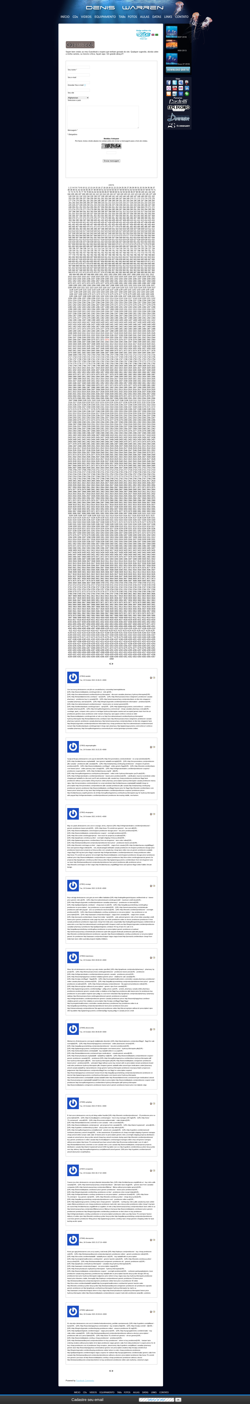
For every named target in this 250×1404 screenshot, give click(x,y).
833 (98, 259)
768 (124, 253)
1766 (121, 361)
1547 (74, 337)
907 (106, 266)
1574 (112, 340)
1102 (130, 285)
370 (73, 218)
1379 (88, 318)
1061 (116, 281)
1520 (125, 333)
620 (109, 240)
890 (131, 264)
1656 (139, 348)
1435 (84, 324)
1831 (70, 370)
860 (109, 261)
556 (138, 233)
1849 (153, 370)
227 (77, 205)
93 (124, 192)
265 (127, 207)
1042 (116, 279)
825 (69, 259)
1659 (153, 348)
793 (127, 255)
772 (138, 253)
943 (149, 268)
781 (84, 255)
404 (109, 220)
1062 (121, 281)
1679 (70, 353)
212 (109, 203)
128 (154, 194)
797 (142, 255)
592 (95, 238)
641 (98, 242)
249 (69, 207)
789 (113, 255)
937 (127, 268)
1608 (93, 344)
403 (106, 220)
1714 (144, 355)
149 (142, 196)
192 (124, 201)
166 (116, 198)
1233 (116, 301)
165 (113, 198)
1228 (93, 301)
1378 (84, 318)
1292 (125, 307)
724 (138, 248)
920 (153, 266)
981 (113, 272)
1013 (70, 277)
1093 (89, 285)
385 (127, 218)
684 (80, 246)
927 (91, 268)
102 (149, 192)
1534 (102, 335)
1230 (102, 301)
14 (94, 188)
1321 (84, 311)
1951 (98, 383)
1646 (93, 348)
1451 (70, 327)
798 (145, 255)
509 (142, 229)
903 (91, 266)
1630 (107, 346)
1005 (120, 274)
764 (109, 253)
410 (131, 220)
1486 (144, 329)
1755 (70, 361)
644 (109, 242)
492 (80, 229)
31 (138, 188)
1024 (121, 277)
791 (120, 255)
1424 (121, 322)
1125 (144, 287)
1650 (112, 348)
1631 (112, 346)
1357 (74, 316)
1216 (125, 298)
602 (131, 238)
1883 (135, 374)
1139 (121, 290)
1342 (93, 314)
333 (113, 214)
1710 (126, 355)
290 (131, 209)
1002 (106, 274)
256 (95, 207)
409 (127, 220)
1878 (112, 374)
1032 (70, 279)
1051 (70, 281)
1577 (125, 340)
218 (131, 203)
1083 (130, 283)
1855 (93, 372)
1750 (135, 359)
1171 (94, 294)
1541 (135, 335)
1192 (102, 296)
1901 (130, 377)
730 (73, 251)
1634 (125, 346)
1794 (75, 366)
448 (95, 225)
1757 (79, 361)
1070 (70, 283)
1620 (149, 344)
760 (95, 253)
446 (88, 225)
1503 (135, 331)
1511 (84, 333)
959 (120, 270)
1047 (139, 279)
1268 (102, 305)
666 (102, 244)
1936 (116, 381)
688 (95, 246)
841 (127, 259)
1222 (153, 298)
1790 (144, 363)
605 (142, 238)
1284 (88, 307)
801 (70, 257)
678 (145, 244)
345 (69, 216)
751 (149, 251)
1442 (116, 324)
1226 (84, 301)
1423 (116, 322)
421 (84, 222)
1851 (74, 372)
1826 (135, 368)
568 (95, 235)
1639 (149, 346)
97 (134, 192)
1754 (153, 359)
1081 (121, 283)
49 (97, 190)
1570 (93, 340)
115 (107, 194)
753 (69, 253)
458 (131, 225)
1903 (139, 377)
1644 (84, 348)
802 (73, 257)
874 (73, 264)
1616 (130, 344)
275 (77, 209)
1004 (115, 274)
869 (142, 261)
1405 (121, 320)
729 (69, 251)
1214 (116, 298)
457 (127, 225)
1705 (102, 355)
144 (124, 196)
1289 (112, 307)
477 (113, 227)
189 (113, 201)
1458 (102, 327)
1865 (139, 372)
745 (127, 251)
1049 (149, 279)
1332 (135, 311)
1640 (153, 346)
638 (88, 242)
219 (135, 203)
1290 (116, 307)
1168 (80, 294)
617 (98, 240)
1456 (93, 327)
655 (149, 242)
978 (102, 272)
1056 (93, 281)
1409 (139, 320)
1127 (153, 287)
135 (91, 196)
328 (95, 214)
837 (113, 259)
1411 (149, 320)
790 (116, 255)
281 (98, 209)
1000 (96, 274)
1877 (107, 374)
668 (109, 244)
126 (146, 194)
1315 (144, 309)
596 (109, 238)
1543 (144, 335)
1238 (139, 301)
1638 (144, 346)
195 (135, 201)
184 (95, 201)
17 (102, 188)
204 (80, 203)
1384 (112, 318)
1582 (149, 340)
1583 (153, 340)
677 (142, 244)
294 (145, 209)
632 (153, 240)
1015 (79, 277)
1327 (112, 311)
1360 (88, 316)
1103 (135, 285)
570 (102, 235)
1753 (149, 359)
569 (98, 235)
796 (138, 255)
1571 (98, 340)
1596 (125, 342)
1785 (121, 363)
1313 (135, 309)
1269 (107, 305)
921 (69, 268)
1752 (144, 359)
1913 (98, 379)
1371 (139, 316)
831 (91, 259)
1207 (84, 298)
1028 (139, 277)
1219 (139, 298)
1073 (84, 283)
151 (149, 196)
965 (142, 270)
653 (142, 242)
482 (131, 227)
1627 (93, 346)
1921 (135, 379)
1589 (93, 342)
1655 (135, 348)
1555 (112, 337)
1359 (84, 316)
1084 (135, 283)
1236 (130, 301)
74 (74, 192)
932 (109, 268)
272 (153, 207)
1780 (98, 363)
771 (135, 253)
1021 (107, 277)
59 (123, 190)
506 (131, 229)
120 (125, 194)
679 (149, 244)
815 (120, 257)
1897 (112, 377)
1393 (153, 318)
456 (124, 225)
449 (98, 225)
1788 (135, 363)
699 (135, 246)
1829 (149, 368)
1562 (144, 337)
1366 (116, 316)
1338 (74, 314)
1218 (135, 298)
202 (73, 203)
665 (98, 244)
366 (145, 216)
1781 (102, 363)
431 (120, 222)
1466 (139, 327)
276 (80, 209)
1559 (130, 337)
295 (149, 209)
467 (77, 227)
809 (99, 257)
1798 (93, 366)
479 (120, 227)
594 (102, 238)
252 (80, 207)
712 (95, 248)
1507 (153, 331)
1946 (74, 383)
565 (84, 235)
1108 (70, 287)
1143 (138, 290)
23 (117, 188)
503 (120, 229)
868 (138, 261)
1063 (125, 281)
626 (131, 240)
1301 (79, 309)
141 (113, 196)
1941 (139, 381)
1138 (116, 290)
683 (77, 246)
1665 (93, 350)
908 (109, 266)
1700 (79, 355)
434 (131, 222)
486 (145, 227)
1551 (93, 337)
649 (127, 242)
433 (127, 222)
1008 (134, 274)
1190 (93, 296)
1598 (135, 342)
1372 (144, 316)
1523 (139, 333)
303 (91, 211)
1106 (148, 285)
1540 (130, 335)
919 (149, 266)
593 (98, 238)
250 (73, 207)
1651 (116, 348)
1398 (89, 320)
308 (109, 211)
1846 (139, 370)
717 (113, 248)
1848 (149, 370)
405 (113, 220)
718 (116, 248)
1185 (71, 296)
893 (142, 264)
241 (127, 205)
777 (69, 255)
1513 (93, 333)
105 (72, 194)
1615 (125, 344)
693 (113, 246)
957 (113, 270)
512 (153, 229)
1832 (74, 370)
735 (91, 251)
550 (116, 233)
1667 (102, 350)
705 (70, 248)
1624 (79, 346)
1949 (88, 383)
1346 (112, 314)
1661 (74, 350)
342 (145, 214)
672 (124, 244)
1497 (107, 331)
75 (77, 192)
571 (106, 235)
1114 (96, 287)
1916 (112, 379)
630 (145, 240)
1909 (79, 379)
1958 (130, 383)
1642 (74, 348)
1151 (89, 292)
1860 (116, 372)
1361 (93, 316)
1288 (107, 307)
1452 (74, 327)
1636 (135, 346)
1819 (102, 368)
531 (135, 231)
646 (116, 242)
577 (127, 235)
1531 (88, 335)
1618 (139, 344)
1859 (112, 372)
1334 (144, 311)
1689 (116, 353)
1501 (125, 331)
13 (91, 188)
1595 (121, 342)
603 (135, 238)
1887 (153, 374)
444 (80, 225)
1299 (70, 309)
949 (84, 270)
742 (116, 251)
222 (145, 203)
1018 (93, 277)
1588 (88, 342)
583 (149, 235)
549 (113, 233)
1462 (121, 327)
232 (95, 205)
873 (69, 264)
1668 (107, 350)
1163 (143, 292)
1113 (91, 287)
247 (149, 205)
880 (95, 264)
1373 (149, 316)
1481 (121, 329)
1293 (130, 307)
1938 (125, 381)
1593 (112, 342)
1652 (121, 348)
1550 (88, 337)
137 (98, 196)
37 (154, 188)
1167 (76, 294)
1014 (74, 277)
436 (138, 222)
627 (135, 240)
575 (120, 235)
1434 (79, 324)
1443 (121, 324)
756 (80, 253)
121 (128, 194)
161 (98, 198)
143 (120, 196)
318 (145, 211)
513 (69, 231)
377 (98, 218)
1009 (138, 274)
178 (73, 201)
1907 (70, 379)
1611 (107, 344)
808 (95, 257)
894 (145, 264)
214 (116, 203)
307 (106, 211)
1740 (88, 359)
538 (73, 233)
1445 (130, 324)
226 (73, 205)
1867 (149, 372)
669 (113, 244)
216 (124, 203)
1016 (84, 277)
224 (153, 203)
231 (91, 205)
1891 (84, 377)
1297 (149, 307)
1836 (93, 370)
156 (80, 198)
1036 (88, 279)
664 (95, 244)
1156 (112, 292)
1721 (88, 357)
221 (142, 203)
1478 (107, 329)
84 (100, 192)
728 (153, 248)
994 (74, 274)
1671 (121, 350)
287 (120, 209)
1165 (152, 292)
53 (108, 190)
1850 (70, 372)
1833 (79, 370)
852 (80, 261)
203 (77, 203)
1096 (103, 285)
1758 (84, 361)
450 (102, 225)
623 (120, 240)
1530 (84, 335)
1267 (98, 305)
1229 (98, 301)
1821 (112, 368)
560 (153, 233)
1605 (79, 344)
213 (113, 203)
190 (116, 201)
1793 (70, 366)
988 (138, 272)
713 (98, 248)
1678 (153, 350)
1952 (102, 383)
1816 (88, 368)
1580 (139, 340)
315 (135, 211)
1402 (107, 320)
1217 (130, 298)
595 (106, 238)
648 (124, 242)
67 (144, 190)
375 (91, 218)
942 (145, 268)
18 (104, 188)
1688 (112, 353)
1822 (116, 368)
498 (102, 229)
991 (149, 272)
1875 (98, 374)
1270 (112, 305)
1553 (102, 337)
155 (77, 198)
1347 (116, 314)
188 (109, 201)
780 (80, 255)
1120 (122, 287)
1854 (88, 372)
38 (69, 190)
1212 (107, 298)
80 (90, 192)
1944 (153, 381)
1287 (102, 307)
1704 (98, 355)
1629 (102, 346)
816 (124, 257)
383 (120, 218)
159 (91, 198)
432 (124, 222)
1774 (70, 363)
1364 (107, 316)
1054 (84, 281)
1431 (153, 322)
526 (116, 231)
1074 (88, 283)
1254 (125, 303)
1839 (107, 370)
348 (80, 216)
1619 (144, 344)
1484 (135, 329)
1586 (79, 342)
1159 (125, 292)
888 (124, 264)
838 (116, 259)
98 (137, 192)
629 (142, 240)
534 (145, 231)
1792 (153, 363)
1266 (93, 305)
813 (113, 257)
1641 (70, 348)
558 (145, 233)
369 (69, 218)
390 (145, 218)
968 (153, 270)
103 (153, 192)
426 (102, 222)
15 (96, 188)
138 (102, 196)
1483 (130, 329)
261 (113, 207)
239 (120, 205)
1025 (125, 277)
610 (73, 240)
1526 (153, 333)
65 (139, 190)
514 (73, 231)
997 (85, 274)
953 (98, 270)
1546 (70, 337)
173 (142, 198)
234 (102, 205)
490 (73, 229)
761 (98, 253)
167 (120, 198)
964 (138, 270)
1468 (149, 327)
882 (102, 264)
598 (116, 238)
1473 (84, 329)
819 (135, 257)
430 (116, 222)
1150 (85, 292)
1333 (139, 311)
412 (138, 220)
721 (127, 248)
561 (69, 235)
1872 (84, 374)
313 (127, 211)
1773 (153, 361)
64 (136, 190)
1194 (111, 296)
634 (73, 242)
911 (120, 266)
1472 (79, 329)
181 (84, 201)
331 (106, 214)
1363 (102, 316)
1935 (112, 381)
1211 (102, 298)
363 (135, 216)
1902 (135, 377)
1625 (84, 346)
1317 (153, 309)
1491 (79, 331)
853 (84, 261)
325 (84, 214)
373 (84, 218)
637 (84, 242)
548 (109, 233)
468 (80, 227)
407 (120, 220)
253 (84, 207)
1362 (98, 316)
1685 (98, 353)
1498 (112, 331)
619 (106, 240)
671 (120, 244)
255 (91, 207)
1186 (75, 296)
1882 (130, 374)
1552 (98, 337)
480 (124, 227)
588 (80, 238)
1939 (130, 381)
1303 (89, 309)
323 (77, 214)
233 (98, 205)
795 (135, 255)
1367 (121, 316)
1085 (139, 283)
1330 (125, 311)
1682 (84, 353)
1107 (153, 285)
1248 (98, 303)
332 (109, 214)
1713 (139, 355)
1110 (79, 287)
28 (130, 188)
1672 (125, 350)
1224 (74, 301)
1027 (135, 277)
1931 (93, 381)
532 (138, 231)
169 (127, 198)
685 (84, 246)
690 (102, 246)
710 (88, 248)
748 (138, 251)
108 (83, 194)
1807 (135, 366)
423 (91, 222)
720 (124, 248)
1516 (107, 333)
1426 (130, 322)
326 (88, 214)
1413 (70, 322)
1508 (70, 333)
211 (106, 203)
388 (138, 218)
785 (98, 255)
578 (131, 235)
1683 (88, 353)
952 (95, 270)
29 (133, 188)
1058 (102, 281)
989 (142, 272)
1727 (116, 357)
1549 (84, 337)
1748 (125, 359)
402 (102, 220)
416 (153, 220)
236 (109, 205)
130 (73, 196)
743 (120, 251)
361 (127, 216)
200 (153, 201)
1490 (74, 331)
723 (135, 248)
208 (95, 203)
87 (108, 192)
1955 (116, 383)
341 (142, 214)
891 (135, 264)
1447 (139, 324)
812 (109, 257)
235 (106, 205)
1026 (130, 277)
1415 (79, 322)
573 (113, 235)
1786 (125, 363)
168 (124, 198)
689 (98, 246)
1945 (70, 383)
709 (84, 248)
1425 (125, 322)
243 (135, 205)
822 (145, 257)
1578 (130, 340)
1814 (79, 368)
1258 (144, 303)
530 (131, 231)
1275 (135, 305)
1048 (144, 279)
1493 (88, 331)
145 (127, 196)
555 (135, 233)
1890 (79, 377)
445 (84, 225)
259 (106, 207)
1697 (153, 353)
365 (142, 216)
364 (138, 216)
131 (77, 196)
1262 (74, 305)
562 (73, 235)
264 (124, 207)
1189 (89, 296)
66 (141, 190)
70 (152, 190)
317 (142, 211)
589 (84, 238)
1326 (107, 311)
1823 (121, 368)
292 (138, 209)
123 (136, 194)
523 (106, 231)
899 (77, 266)
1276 (139, 305)
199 (149, 201)
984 (124, 272)
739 (106, 251)
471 (91, 227)
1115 (100, 287)
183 (91, 201)
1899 (121, 377)
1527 (70, 335)
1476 (98, 329)
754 (73, 253)
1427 (135, 322)
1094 (94, 285)
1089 (70, 285)
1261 (70, 305)
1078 (107, 283)
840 (124, 259)
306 (102, 211)
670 (116, 244)
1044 (125, 279)
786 (102, 255)
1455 (88, 327)
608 (153, 238)
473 (98, 227)
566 (88, 235)
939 (135, 268)
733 (84, 251)
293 (142, 209)
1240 (149, 301)
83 (98, 192)
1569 (88, 340)
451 (106, 225)
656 (153, 242)
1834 (84, 370)
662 (88, 244)
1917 (116, 379)
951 (91, 270)
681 (69, 246)
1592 (107, 342)
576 (124, 235)
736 (95, 251)
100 (142, 192)
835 (106, 259)
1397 (84, 320)
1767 (125, 361)
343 (149, 214)
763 (106, 253)
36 (151, 188)
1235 (125, 301)
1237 (135, 301)
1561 (139, 337)
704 (153, 246)
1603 (70, 344)
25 (123, 188)
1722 (93, 357)
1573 (107, 340)
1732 (139, 357)
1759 (88, 361)
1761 (98, 361)
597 (113, 238)
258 (102, 207)
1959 (135, 383)
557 (142, 233)
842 (131, 259)
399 (91, 220)
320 (153, 211)
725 (142, 248)
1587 (84, 342)
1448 (144, 324)
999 (92, 274)
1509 (75, 333)
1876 (102, 374)
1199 (134, 296)
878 (88, 264)
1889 (74, 377)
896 (153, 264)
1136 (107, 290)
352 (95, 216)
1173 (103, 294)
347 (77, 216)
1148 (76, 292)
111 (94, 194)
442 (73, 225)
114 (104, 194)
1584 (70, 342)
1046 (135, 279)
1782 (107, 363)
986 (131, 272)
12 (89, 188)
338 (131, 214)
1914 (102, 379)
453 (113, 225)
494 (88, 229)
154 (73, 198)
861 (113, 261)
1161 (134, 292)
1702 (89, 355)
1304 (93, 309)
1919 (125, 379)
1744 (107, 359)
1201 (143, 296)
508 (138, 229)
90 (116, 192)
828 (80, 259)
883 (106, 264)
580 (138, 235)
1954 (112, 383)
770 (131, 253)
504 (124, 229)
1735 (153, 357)
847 (149, 259)
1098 (112, 285)
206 (88, 203)
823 (149, 257)
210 (102, 203)
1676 (144, 350)
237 (113, 205)
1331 (130, 311)
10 (84, 188)
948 (80, 270)
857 (98, 261)
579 (135, 235)
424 (95, 222)
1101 (126, 285)
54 (110, 190)
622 (116, 240)
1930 (88, 381)
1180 (134, 294)
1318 (70, 311)
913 (127, 266)
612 (80, 240)
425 (98, 222)
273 (69, 209)
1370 (135, 316)
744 (124, 251)
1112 (87, 287)
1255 (130, 303)
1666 (98, 350)
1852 (79, 372)
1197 (125, 296)
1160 (130, 292)
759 (91, 253)
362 (131, 216)
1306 (102, 309)
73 (72, 192)
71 (155, 190)
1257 (139, 303)
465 (69, 227)
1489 (70, 331)
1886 (149, 374)
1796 (84, 366)
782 (88, 255)
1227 (88, 301)
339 (135, 214)
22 (115, 188)
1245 (84, 303)
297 (70, 211)
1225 (79, 301)
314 (131, 211)
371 (77, 218)
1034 (79, 279)
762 (102, 253)
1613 (116, 344)
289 (127, 209)
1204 (70, 298)
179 (77, 201)
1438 (98, 324)
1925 (153, 379)
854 (88, 261)
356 (109, 216)
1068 (149, 281)
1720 (84, 357)
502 (117, 229)
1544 (149, 335)
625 (127, 240)
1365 (112, 316)
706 (73, 248)
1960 (139, 383)
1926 (70, 381)
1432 (70, 324)
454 (116, 225)
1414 (74, 322)
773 (142, 253)
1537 (116, 335)
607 (149, 238)
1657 (144, 348)
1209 (93, 298)
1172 (98, 294)
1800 (102, 366)
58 (121, 190)
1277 (144, 305)
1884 (139, 374)
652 (138, 242)
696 (124, 246)
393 (70, 220)
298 (73, 211)
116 (111, 194)
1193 (107, 296)
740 (109, 251)
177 (69, 201)
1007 (129, 274)
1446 (135, 324)
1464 (130, 327)
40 (74, 190)
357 (113, 216)
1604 (75, 344)
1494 (93, 331)
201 (70, 203)
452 (109, 225)
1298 (153, 307)
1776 (79, 363)
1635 (130, 346)
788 (109, 255)
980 (109, 272)
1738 (79, 359)
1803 (116, 366)
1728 (121, 357)
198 (145, 201)
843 (135, 259)
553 (127, 233)
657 (69, 244)
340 (138, 214)
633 (69, 242)
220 (138, 203)
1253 (121, 303)
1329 (121, 311)
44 (84, 190)
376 (95, 218)
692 (109, 246)
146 (131, 196)
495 (91, 229)
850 (73, 261)
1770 (139, 361)
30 (136, 188)
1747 (121, 359)
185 (98, 201)
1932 (98, 381)
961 (127, 270)
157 (84, 198)
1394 (70, 320)
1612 (112, 344)
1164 (147, 292)
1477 (102, 329)
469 (84, 227)
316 (138, 211)
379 (106, 218)
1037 (93, 279)
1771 (144, 361)
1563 (149, 337)
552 (124, 233)
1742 (98, 359)
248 (153, 205)
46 (89, 190)
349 (84, 216)
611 (77, 240)
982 (116, 272)
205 (84, 203)
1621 (153, 344)
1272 (121, 305)
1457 (98, 327)
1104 (139, 285)
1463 (125, 327)
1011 (147, 274)
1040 (107, 279)
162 (102, 198)
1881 (125, 374)
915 (135, 266)
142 (116, 196)
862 (116, 261)
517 (84, 231)
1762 (102, 361)
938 (131, 268)
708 (80, 248)
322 (73, 214)
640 (95, 242)
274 (73, 209)
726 (145, 248)
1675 (139, 350)
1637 (139, 346)
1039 (102, 279)
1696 (149, 353)
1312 (130, 309)
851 (77, 261)
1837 (98, 370)
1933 (102, 381)
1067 (144, 281)
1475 (93, 329)
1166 (71, 294)
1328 (116, 311)
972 (80, 272)
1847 (144, 370)
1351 (135, 314)
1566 (74, 340)
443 (77, 225)
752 (153, 251)
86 (106, 192)
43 (82, 190)
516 (80, 231)
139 (106, 196)
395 (77, 220)
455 (120, 225)
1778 (88, 363)
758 (88, 253)
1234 (121, 301)
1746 (116, 359)
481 (127, 227)
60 (126, 190)
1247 (93, 303)
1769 (135, 361)
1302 (84, 309)
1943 (149, 381)
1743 (102, 359)
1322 (88, 311)
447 (91, 225)
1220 (144, 298)
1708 (116, 355)
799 (149, 255)
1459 (107, 327)
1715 (149, 355)
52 (105, 190)
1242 (70, 303)
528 (124, 231)
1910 (84, 379)
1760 (93, 361)
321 (69, 214)
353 (98, 216)
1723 (98, 357)
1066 (139, 281)
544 (95, 233)
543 (91, 233)
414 (145, 220)
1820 (107, 368)
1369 (130, 316)
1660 (70, 350)
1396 (79, 320)
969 (69, 272)
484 (138, 227)
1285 (93, 307)
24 (120, 188)
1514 (98, 333)
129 (69, 196)
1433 (74, 324)
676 (138, 244)
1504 (139, 331)
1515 (102, 333)
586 (73, 238)
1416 (84, 322)
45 (87, 190)
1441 (112, 324)
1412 (153, 320)
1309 (116, 309)
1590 (98, 342)
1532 (93, 335)
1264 (84, 305)
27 (128, 188)
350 (88, 216)
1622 (70, 346)
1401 (102, 320)
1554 (107, 337)
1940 (135, 381)
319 (149, 211)
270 (145, 207)
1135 (103, 290)
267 (135, 207)
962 (131, 270)
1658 (149, 348)
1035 (84, 279)
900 (80, 266)
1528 (74, 335)
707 (77, 248)
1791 (149, 363)
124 (139, 194)
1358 (79, 316)
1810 (149, 366)
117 (114, 194)
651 (135, 242)
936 (124, 268)
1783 (112, 363)
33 (143, 188)
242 (131, 205)
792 (124, 255)
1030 (149, 277)
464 (153, 225)
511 (149, 229)
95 (129, 192)
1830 (153, 368)
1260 (153, 303)
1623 (74, 346)
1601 (149, 342)
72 (69, 192)
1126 (149, 287)
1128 (71, 290)
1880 (121, 374)
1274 (130, 305)
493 (84, 229)
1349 (125, 314)
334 (116, 214)
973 (84, 272)
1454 (84, 327)
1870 (74, 374)
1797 (89, 366)
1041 (112, 279)
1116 (104, 287)
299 (77, 211)
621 (113, 240)
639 (91, 242)
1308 (112, 309)
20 (110, 188)
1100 (121, 285)
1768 (130, 361)
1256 (135, 303)
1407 (130, 320)
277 (84, 209)
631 (149, 240)
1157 (116, 292)
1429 (144, 322)
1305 (98, 309)
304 (95, 211)
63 (134, 190)
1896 (107, 377)
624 (124, 240)
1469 (153, 327)
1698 (70, 355)
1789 (139, 363)
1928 (79, 381)
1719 (79, 357)
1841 (116, 370)
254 (88, 207)
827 (77, 259)
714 (102, 248)
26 (125, 188)
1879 (116, 374)
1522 (135, 333)
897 (70, 266)
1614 (121, 344)
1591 (102, 342)
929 (98, 268)
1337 (70, 314)
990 (145, 272)
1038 (98, 279)
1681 (79, 353)
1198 (129, 296)
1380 (93, 318)
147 (135, 196)
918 (145, 266)
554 (131, 233)
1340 (84, 314)
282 (102, 209)
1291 (121, 307)
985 (127, 272)
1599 (139, 342)
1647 (98, 348)
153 (69, 198)
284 (109, 209)
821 (142, 257)
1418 (93, 322)
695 (120, 246)
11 (86, 188)
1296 (144, 307)
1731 (135, 357)
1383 (107, 318)
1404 (116, 320)
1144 (143, 290)
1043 (121, 279)
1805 (126, 366)
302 (88, 211)
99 (139, 192)
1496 (102, 331)
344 (153, 214)
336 (124, 214)
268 (138, 207)
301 (84, 211)
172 (138, 198)
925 (84, 268)
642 (102, 242)
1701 (84, 355)
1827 (139, 368)
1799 (98, 366)
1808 (139, 366)
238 (116, 205)
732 (80, 251)
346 (73, 216)
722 (131, 248)
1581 (144, 340)
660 (80, 244)
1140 (125, 290)
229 (84, 205)
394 (73, 220)
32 (141, 188)
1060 (112, 281)
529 (127, 231)
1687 (107, 353)
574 (116, 235)
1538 (121, 335)
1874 (93, 374)
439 (149, 222)
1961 (144, 383)
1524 (144, 333)
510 (146, 229)
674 (131, 244)
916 (138, 266)
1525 (149, 333)
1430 (149, 322)
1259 (149, 303)
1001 (101, 274)
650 (131, 242)
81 (93, 192)
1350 (130, 314)
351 (91, 216)
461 (142, 225)
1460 (112, 327)
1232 (112, 301)
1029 (144, 277)
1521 (130, 333)
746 (131, 251)
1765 (116, 361)
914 (131, 266)
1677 (149, 350)
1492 (84, 331)
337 (127, 214)
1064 (130, 281)
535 (149, 231)
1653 (125, 348)
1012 (152, 274)
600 (124, 238)
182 (88, 201)
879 (91, 264)
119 (121, 194)
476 (109, 227)
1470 (70, 329)
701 (142, 246)
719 (120, 248)
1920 (130, 379)
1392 (149, 318)
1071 (74, 283)
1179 (130, 294)
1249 (102, 303)
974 (88, 272)
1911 (88, 379)
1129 (76, 290)
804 (80, 257)
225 (69, 205)
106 (76, 194)
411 (135, 220)
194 (131, 201)
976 (95, 272)
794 (131, 255)
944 (153, 268)
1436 (88, 324)
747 (135, 251)
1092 (84, 285)
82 (95, 192)
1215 (121, 298)
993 (70, 274)
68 (147, 190)
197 (142, 201)
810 (102, 257)
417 (69, 222)
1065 (135, 281)
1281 (74, 307)
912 (124, 266)
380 (109, 218)
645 (113, 242)
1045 (130, 279)
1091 (80, 285)
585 (69, 238)
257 (98, 207)
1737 (74, 359)
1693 (135, 353)
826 (73, 259)
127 (150, 194)
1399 (93, 320)
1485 (139, 329)
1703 (93, 355)
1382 (102, 318)
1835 (88, 370)
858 (102, 261)
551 (120, 233)
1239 (144, 301)
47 (92, 190)
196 (138, 201)
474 (102, 227)
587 (77, 238)
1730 (130, 357)
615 (91, 240)
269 (142, 207)
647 (120, 242)
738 (102, 251)
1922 (139, 379)
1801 (107, 366)
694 (116, 246)
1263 (79, 305)
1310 (121, 309)
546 (102, 233)
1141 (130, 290)
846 (145, 259)
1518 (116, 333)
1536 (112, 335)
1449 (149, 324)
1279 (153, 305)
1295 (139, 307)
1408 (135, 320)
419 (77, 222)
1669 (112, 350)
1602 (153, 342)
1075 (93, 283)
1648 (102, 348)
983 (120, 272)
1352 (139, 314)
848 (153, 259)
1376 (74, 318)
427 (106, 222)
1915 (107, 379)
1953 (107, 383)
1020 (102, 277)
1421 (107, 322)
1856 (98, 372)
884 (109, 264)
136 (95, 196)
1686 (102, 353)
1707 (112, 355)
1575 (116, 340)
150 (145, 196)
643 (106, 242)
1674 (135, 350)
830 (88, 259)
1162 (138, 292)
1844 (130, 370)
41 (76, 190)
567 (91, 235)
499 (106, 229)
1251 (112, 303)
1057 (98, 281)
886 (116, 264)
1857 (102, 372)
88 (111, 192)
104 (68, 194)
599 (120, 238)
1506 (149, 331)
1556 (116, 337)
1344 (102, 314)
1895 (102, 377)
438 (145, 222)
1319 (74, 311)
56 (115, 190)
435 (135, 222)
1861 (121, 372)
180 (80, 201)
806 (88, 257)
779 (77, 255)
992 (153, 272)
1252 (116, 303)
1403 (112, 320)
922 (73, 268)
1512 (88, 333)
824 (153, 257)
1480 (116, 329)
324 (80, 214)
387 (135, 218)
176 (153, 198)
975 (91, 272)
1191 (98, 296)
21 (112, 188)
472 (95, 227)
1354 (149, 314)
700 (138, 246)
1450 (153, 324)
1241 (153, 301)
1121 (126, 287)
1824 (125, 368)
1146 (152, 290)
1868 (153, 372)
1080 (116, 283)
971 (77, 272)
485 (142, 227)
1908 (75, 379)
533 (142, 231)
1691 (125, 353)
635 (77, 242)
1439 (102, 324)
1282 (79, 307)
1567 (79, 340)
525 (113, 231)
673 (127, 244)
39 (71, 190)
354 (102, 216)
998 (88, 274)
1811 (153, 366)
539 (77, 233)
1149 (80, 292)
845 (142, 259)
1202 (148, 296)
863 (120, 261)
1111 (83, 287)
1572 (102, 340)
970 (73, 272)
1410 (144, 320)
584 (153, 235)
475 (106, 227)
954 (102, 270)
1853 (84, 372)
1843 (125, 370)
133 (84, 196)
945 (69, 270)
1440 (107, 324)
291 (135, 209)
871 (149, 261)
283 (106, 209)
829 (84, 259)
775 (149, 253)
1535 (107, 335)
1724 (102, 357)
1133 (94, 290)
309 (113, 211)
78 (85, 192)
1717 (70, 357)
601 (127, 238)
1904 (144, 377)
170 (131, 198)
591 (91, 238)
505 (127, 229)
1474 (88, 329)
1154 (103, 292)
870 (145, 261)
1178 (125, 294)
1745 (112, 359)
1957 (125, 383)
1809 (144, 366)
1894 (98, 377)
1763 (107, 361)
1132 (89, 290)
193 (127, 201)
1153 (98, 292)
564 (80, 235)
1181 (138, 294)
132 (80, 196)
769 (127, 253)
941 (142, 268)
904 (95, 266)
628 (138, 240)
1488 (153, 329)
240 (124, 205)
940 (138, 268)
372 (80, 218)
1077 (102, 283)
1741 (93, 359)
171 (135, 198)
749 (142, 251)
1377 (79, 318)
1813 (74, 368)
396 (80, 220)
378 (102, 218)
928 (95, 268)
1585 (74, 342)
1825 (130, 368)
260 (109, 207)
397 (84, 220)
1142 (134, 290)
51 (102, 190)
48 (95, 190)
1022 (112, 277)
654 (145, 242)
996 (81, 274)
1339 (79, 314)
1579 (135, 340)
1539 (125, 335)
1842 (121, 370)
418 (73, 222)
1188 (84, 296)
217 (127, 203)
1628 (98, 346)
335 (120, 214)
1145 (147, 290)
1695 (144, 353)
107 (79, 194)
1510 (79, 333)
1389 (135, 318)
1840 (112, 370)
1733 (144, 357)
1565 (70, 340)
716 (109, 248)
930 (102, 268)
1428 (139, 322)
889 (127, 264)
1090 (75, 285)
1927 (74, 381)
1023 (116, 277)
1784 (116, 363)
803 (77, 257)
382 (116, 218)
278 (88, 209)
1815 (84, 368)
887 (120, 264)
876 (80, 264)
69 (149, 190)
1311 (125, 309)
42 (79, 190)
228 (80, 205)
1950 (93, 383)
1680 (74, 353)
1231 (107, 301)
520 (95, 231)
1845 (135, 370)
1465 (135, 327)
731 (77, 251)
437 (142, 222)
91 (119, 192)
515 (77, 231)
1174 (107, 294)
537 (69, 233)
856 (95, 261)
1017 (88, 277)
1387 (125, 318)
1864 (135, 372)
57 (118, 190)
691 (106, 246)
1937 (121, 381)
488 (153, 227)
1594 (116, 342)
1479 (112, 329)
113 (100, 194)
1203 (152, 296)
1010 (143, 274)
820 (138, 257)
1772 (149, 361)
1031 (153, 277)
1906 (153, 377)
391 (149, 218)
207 (91, 203)
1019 (98, 277)
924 (80, 268)
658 (73, 244)
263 (120, 207)
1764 (112, 361)
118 (118, 194)
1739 (84, 359)
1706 (107, 355)
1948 (84, 383)
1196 (120, 296)
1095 (98, 285)
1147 (71, 292)
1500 (121, 331)
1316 (149, 309)
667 (106, 244)
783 (91, 255)
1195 (116, 296)
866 (131, 261)
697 (127, 246)
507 (135, 229)
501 (113, 229)
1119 (118, 287)
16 (99, 188)
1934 (107, 381)
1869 (70, 374)
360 (124, 216)
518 (88, 231)
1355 (153, 314)
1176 (116, 294)
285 (113, 209)
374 (88, 218)
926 (88, 268)
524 (109, 231)
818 (131, 257)
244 (138, 205)
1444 (125, 324)
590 (88, 238)
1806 (130, 366)
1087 (149, 283)
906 (102, 266)
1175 (112, 294)
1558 (125, 337)
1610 (102, 344)
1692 (130, 353)
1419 (98, 322)
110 (90, 194)
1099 (117, 285)
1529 (79, 335)
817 (127, 257)
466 (73, 227)
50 (100, 190)
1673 (130, 350)
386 (131, 218)
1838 (102, 370)
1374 (153, 316)
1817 (93, 368)
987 (135, 272)
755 (77, 253)
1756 (74, 361)
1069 (153, 281)
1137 (112, 290)
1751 (139, 359)
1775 (74, 363)
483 (135, 227)
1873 (88, 374)
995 (77, 274)
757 (84, 253)
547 (106, 233)
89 (113, 192)
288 (124, 209)
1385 (116, 318)
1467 (144, 327)
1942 (144, 381)
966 (145, 270)
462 (145, 225)
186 (102, 201)
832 (95, 259)
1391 (144, 318)
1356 (70, 316)
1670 (116, 350)
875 (77, 264)
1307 (107, 309)
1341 (88, 314)
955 (106, 270)
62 (131, 190)
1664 (88, 350)
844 (138, 259)
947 (77, 270)
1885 (144, 374)
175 (149, 198)
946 (73, 270)
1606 (84, 344)
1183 (147, 294)
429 (113, 222)
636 (80, 242)
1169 (85, 294)
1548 (79, 337)
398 (88, 220)
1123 (135, 287)
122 (132, 194)
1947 (79, 383)
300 (80, 211)
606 (145, 238)
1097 (107, 285)
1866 (144, 372)
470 (88, 227)
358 (116, 216)
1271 (116, 305)
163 (106, 198)
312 (124, 211)
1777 (84, 363)
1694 (139, 353)
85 (103, 192)
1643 (79, 348)
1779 (93, 363)
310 (117, 211)
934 (116, 268)
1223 (70, 301)
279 (91, 209)
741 (113, 251)
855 (91, 261)
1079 (112, 283)
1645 (88, 348)
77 (82, 192)
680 (153, 244)
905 (99, 266)
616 (95, 240)
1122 (131, 287)
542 (88, 233)
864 (124, 261)
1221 (149, 298)
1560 (135, 337)
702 (145, 246)
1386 (121, 318)
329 (98, 214)
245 (142, 205)
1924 (149, 379)
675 (135, 244)
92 (121, 192)
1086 (144, 283)
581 (142, 235)
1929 (84, 381)
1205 (75, 298)
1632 (116, 346)
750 (145, 251)
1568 (84, 340)
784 (95, 255)
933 (113, 268)
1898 (116, 377)
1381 (98, 318)
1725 (107, 357)
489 (70, 229)
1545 (153, 335)
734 (88, 251)
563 (77, 235)
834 (102, 259)
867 (135, 261)
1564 (153, 337)
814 (116, 257)
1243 (74, 303)
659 (77, 244)
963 (135, 270)
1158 (121, 292)
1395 (75, 320)
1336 (153, 311)
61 (128, 190)
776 (153, 253)
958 (116, 270)
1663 (84, 350)
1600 (144, 342)
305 (99, 211)
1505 (144, 331)
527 (120, 231)
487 (149, 227)
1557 (121, 337)
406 (117, 220)
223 (149, 203)
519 (91, 231)
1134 (98, 290)
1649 (107, 348)
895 (149, 264)
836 (109, 259)
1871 (79, 374)
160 (95, 198)
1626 (88, 346)
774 (145, 253)
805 (84, 257)
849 (69, 261)
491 (77, 229)
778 (73, 255)
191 (120, 201)
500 (109, 229)
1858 (107, 372)
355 (106, 216)
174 (145, 198)
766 (116, 253)
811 (106, 257)
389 (142, 218)
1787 (130, 363)
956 (109, 270)
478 (116, 227)
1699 (75, 355)
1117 (109, 287)
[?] (85, 85)
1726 (112, 357)
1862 (125, 372)
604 (138, 238)
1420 (102, 322)
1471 (74, 329)
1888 (70, 377)
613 (84, 240)
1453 (79, 327)
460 (138, 225)
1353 (144, 314)
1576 (121, 340)
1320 (79, 311)
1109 (74, 287)
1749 (130, 359)
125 (143, 194)
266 (131, 207)
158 (88, 198)
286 (116, 209)
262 (116, 207)
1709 (121, 355)
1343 (98, 314)
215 (120, 203)
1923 (144, 379)
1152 (94, 292)
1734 (149, 357)
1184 (152, 294)
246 (145, 205)
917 (142, 266)
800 (153, 255)
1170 (89, 294)
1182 (143, 294)
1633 (121, 346)
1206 (79, 298)
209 (99, 203)
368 (153, 216)
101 (146, 192)
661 (84, 244)
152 (153, 196)
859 (106, 261)
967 (149, 270)
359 (120, 216)
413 (142, 220)
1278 (149, 305)
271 (149, 207)
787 (106, 255)
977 (98, 272)
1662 (79, 350)
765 (113, 253)
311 (120, 211)
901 (84, 266)
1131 (85, 290)
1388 (130, 318)
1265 (88, 305)
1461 (116, 327)
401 (99, 220)
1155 (107, 292)
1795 (79, 366)
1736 (70, 359)
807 (91, 257)
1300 (75, 309)
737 (98, 251)
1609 (98, 344)
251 (77, 207)
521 (98, 231)
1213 (112, 298)
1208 (89, 298)
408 (124, 220)
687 (91, 246)
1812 (70, 368)
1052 (74, 281)
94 (126, 192)
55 (113, 190)
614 (88, 240)
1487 (149, 329)
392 (153, 218)
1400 (98, 320)
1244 (79, 303)
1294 (135, 307)
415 (149, 220)
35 (149, 188)
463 (149, 225)
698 (131, 246)
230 (88, 205)
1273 (125, 305)
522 (102, 231)
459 (135, 225)
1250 (107, 303)
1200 (138, 296)
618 (102, 240)
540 (80, 233)
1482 (125, 329)
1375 (70, 318)
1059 (107, 281)
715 (106, 248)
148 (138, 196)
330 (102, 214)
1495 (98, 331)
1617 (135, 344)
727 (149, 248)
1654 (130, 348)
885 (113, 264)
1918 (121, 379)
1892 (88, 377)
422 (88, 222)
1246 (88, 303)
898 (73, 266)
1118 (113, 287)
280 (95, 209)
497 (99, 229)
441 (69, 225)
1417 (88, 322)
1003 (110, 274)
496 (95, 229)
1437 (93, 324)
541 (84, 233)
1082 (125, 283)
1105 (144, 285)
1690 (121, 353)
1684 (93, 353)
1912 (93, 379)
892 (138, 264)
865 (127, 261)
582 (145, 235)
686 (88, 246)
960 (124, 270)
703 (149, 246)
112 (97, 194)
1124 (140, 287)
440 (153, 222)
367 (149, 216)
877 (84, 264)
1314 (139, 309)
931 (106, 268)
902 (88, 266)
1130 (80, 290)
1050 (153, 279)
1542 (139, 335)
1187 (80, 296)
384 (124, 218)
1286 (98, 307)
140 (109, 196)
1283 (84, 307)
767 (120, 253)
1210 (98, 298)
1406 (126, 320)
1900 (125, 377)
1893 (93, 377)
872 (153, 261)
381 (113, 218)
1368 (125, 316)
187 (106, 201)
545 (98, 233)
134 (88, 196)
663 (91, 244)
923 (77, 268)
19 (107, 188)
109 (87, 194)
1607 (89, 344)
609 (70, 240)
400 (95, 220)
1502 (130, 331)
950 (88, 270)
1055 (88, 281)
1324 (98, 311)
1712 (135, 355)
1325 (102, 311)
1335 (149, 311)
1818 (98, 368)
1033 (74, 279)
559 (149, 233)
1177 (121, 294)
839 (120, 259)
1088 (153, 283)
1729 (125, 357)
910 (117, 266)
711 (91, 248)
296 (153, 209)
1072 (79, 283)
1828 (144, 368)
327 (91, 214)
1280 (70, 307)
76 (80, 192)
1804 (121, 366)
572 (109, 235)
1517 (112, 333)
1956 (121, 383)
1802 (112, 366)
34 (146, 188)
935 (120, 268)
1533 (98, 335)
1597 (130, 342)
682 (73, 246)
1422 (112, 322)
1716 (153, 355)
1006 (124, 274)
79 (87, 192)
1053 (79, 281)
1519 (121, 333)
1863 (130, 372)
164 (109, 198)
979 (106, 272)
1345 (107, 314)
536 (153, 231)
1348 (121, 314)
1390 (139, 318)
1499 (116, 331)
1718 (74, 357)
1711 (130, 355)
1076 (98, 283)
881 (98, 264)
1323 (93, 311)
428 (109, 222)
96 (132, 192)
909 (113, 266)
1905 (149, 377)
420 (80, 222)
